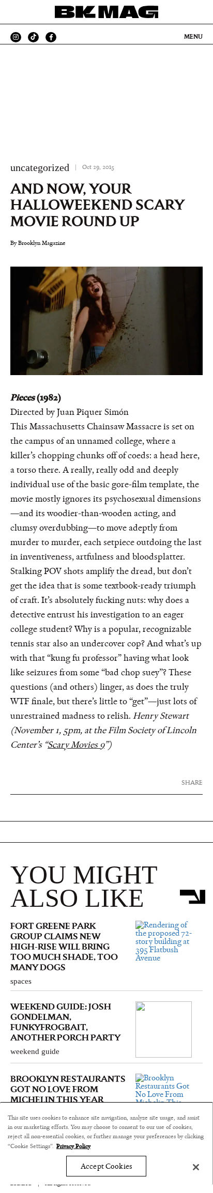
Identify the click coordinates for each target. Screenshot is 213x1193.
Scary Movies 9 (76, 745)
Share (192, 782)
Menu (193, 37)
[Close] (196, 1167)
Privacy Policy (73, 1146)
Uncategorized (39, 167)
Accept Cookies (106, 1166)
